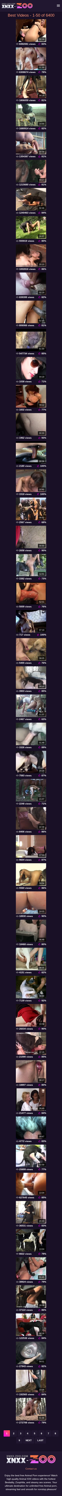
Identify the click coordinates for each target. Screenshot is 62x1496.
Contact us (31, 1468)
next (29, 1440)
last (40, 1440)
